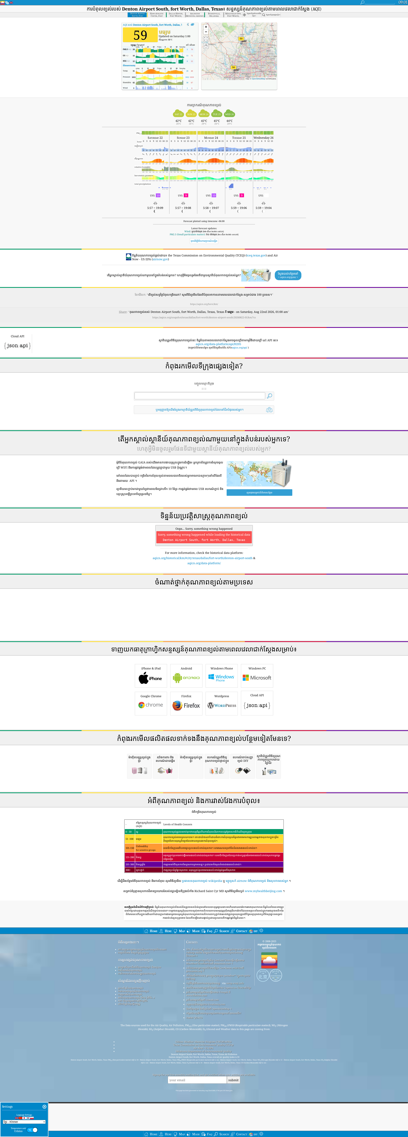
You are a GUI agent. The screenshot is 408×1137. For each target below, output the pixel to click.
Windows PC (257, 668)
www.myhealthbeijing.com (263, 891)
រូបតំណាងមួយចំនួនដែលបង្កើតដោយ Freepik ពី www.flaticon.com (208, 993)
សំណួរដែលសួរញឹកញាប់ (134, 980)
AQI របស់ (155, 24)
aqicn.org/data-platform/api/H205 (218, 344)
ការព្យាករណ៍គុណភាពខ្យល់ (130, 994)
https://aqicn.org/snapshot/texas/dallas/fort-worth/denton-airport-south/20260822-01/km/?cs (204, 317)
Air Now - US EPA (203, 1048)
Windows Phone (222, 668)
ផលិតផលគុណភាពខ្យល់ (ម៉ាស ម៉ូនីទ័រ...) (136, 997)
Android (186, 668)
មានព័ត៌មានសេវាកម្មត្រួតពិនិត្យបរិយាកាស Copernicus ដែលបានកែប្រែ (218, 987)
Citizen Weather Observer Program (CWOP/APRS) (203, 1041)
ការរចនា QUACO (194, 1017)
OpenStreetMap (258, 78)
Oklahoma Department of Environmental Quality (203, 1051)
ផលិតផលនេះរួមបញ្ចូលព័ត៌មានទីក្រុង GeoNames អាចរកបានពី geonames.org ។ (215, 969)
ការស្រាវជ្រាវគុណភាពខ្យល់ (135, 959)
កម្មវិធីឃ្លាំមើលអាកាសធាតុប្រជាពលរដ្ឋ (203, 983)
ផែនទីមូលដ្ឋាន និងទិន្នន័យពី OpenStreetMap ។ (209, 1008)
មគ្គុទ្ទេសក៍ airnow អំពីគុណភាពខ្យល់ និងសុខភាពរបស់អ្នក (257, 881)
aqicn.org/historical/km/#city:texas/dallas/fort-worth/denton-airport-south (202, 558)
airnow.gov (160, 259)
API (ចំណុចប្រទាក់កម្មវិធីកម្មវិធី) (132, 1000)
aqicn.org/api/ (239, 347)
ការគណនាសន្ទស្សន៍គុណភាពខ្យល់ (133, 991)
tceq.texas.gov (256, 255)
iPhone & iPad (151, 668)
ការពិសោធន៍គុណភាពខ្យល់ (130, 970)
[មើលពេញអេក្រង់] (192, 24)
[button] (241, 40)
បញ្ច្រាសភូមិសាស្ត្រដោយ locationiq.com (205, 1004)
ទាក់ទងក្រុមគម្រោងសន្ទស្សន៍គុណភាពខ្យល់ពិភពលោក (142, 949)
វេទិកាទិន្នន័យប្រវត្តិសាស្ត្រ (129, 1003)
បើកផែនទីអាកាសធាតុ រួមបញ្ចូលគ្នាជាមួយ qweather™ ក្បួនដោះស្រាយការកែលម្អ (218, 977)
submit (233, 1080)
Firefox (186, 696)
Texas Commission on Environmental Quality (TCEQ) (203, 1044)
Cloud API (257, 695)
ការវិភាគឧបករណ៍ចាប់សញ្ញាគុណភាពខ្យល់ (137, 973)
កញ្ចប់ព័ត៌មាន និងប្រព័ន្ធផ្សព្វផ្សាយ (133, 952)
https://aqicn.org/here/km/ (204, 304)
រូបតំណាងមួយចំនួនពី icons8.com (202, 999)
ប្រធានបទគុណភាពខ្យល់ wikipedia (202, 881)
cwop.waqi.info (235, 983)
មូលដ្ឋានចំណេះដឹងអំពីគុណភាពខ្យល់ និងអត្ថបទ (139, 967)
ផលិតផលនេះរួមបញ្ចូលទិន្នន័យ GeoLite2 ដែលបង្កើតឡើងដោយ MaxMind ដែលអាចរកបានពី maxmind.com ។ (215, 962)
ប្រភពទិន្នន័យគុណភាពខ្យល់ (130, 987)
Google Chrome (151, 696)
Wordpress (221, 696)
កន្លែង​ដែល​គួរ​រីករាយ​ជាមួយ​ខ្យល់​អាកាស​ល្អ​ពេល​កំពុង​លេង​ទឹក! (213, 1013)
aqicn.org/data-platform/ (204, 563)
